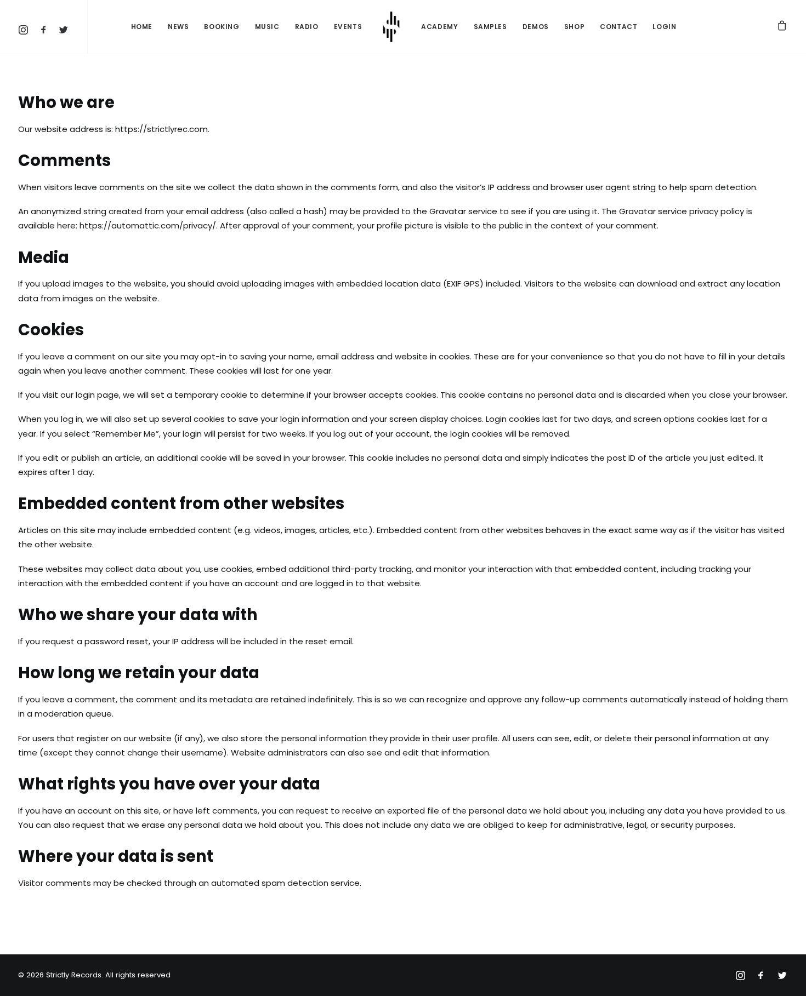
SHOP (574, 26)
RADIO (307, 26)
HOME (141, 26)
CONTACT (618, 26)
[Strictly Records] (391, 27)
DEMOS (536, 26)
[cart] (782, 27)
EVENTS (348, 26)
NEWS (178, 26)
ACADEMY (439, 26)
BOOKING (221, 26)
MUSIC (267, 26)
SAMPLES (490, 26)
